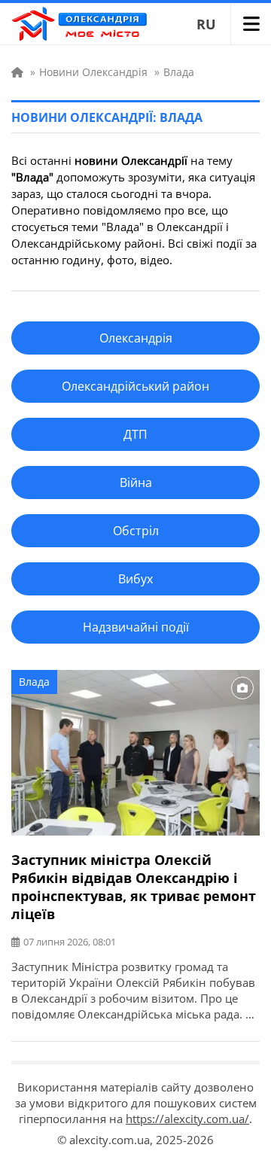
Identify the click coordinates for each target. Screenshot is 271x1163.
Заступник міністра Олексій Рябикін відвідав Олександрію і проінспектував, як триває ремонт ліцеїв (133, 887)
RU (206, 24)
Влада (34, 681)
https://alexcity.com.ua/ (187, 1118)
